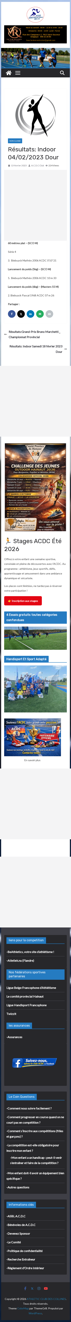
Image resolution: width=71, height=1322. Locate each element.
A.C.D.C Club (37, 165)
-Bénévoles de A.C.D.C (21, 1224)
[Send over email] (40, 314)
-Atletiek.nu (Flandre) (20, 960)
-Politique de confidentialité (24, 1251)
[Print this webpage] (50, 314)
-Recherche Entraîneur (20, 1259)
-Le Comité (13, 1242)
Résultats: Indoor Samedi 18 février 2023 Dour (35, 348)
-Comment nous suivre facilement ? (29, 1108)
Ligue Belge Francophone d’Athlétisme (31, 987)
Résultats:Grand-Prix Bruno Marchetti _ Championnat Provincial (34, 334)
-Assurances (14, 1037)
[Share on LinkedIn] (31, 314)
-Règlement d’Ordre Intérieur (25, 1268)
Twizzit (11, 1013)
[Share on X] (21, 314)
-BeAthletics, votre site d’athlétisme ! (30, 952)
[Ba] (35, 28)
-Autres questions (17, 1187)
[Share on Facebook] (12, 314)
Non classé (15, 141)
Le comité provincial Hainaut (25, 996)
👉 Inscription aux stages (23, 600)
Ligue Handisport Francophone (26, 1005)
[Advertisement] (35, 205)
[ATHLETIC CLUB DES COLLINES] (8, 72)
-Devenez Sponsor (18, 1233)
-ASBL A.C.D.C (16, 1216)
